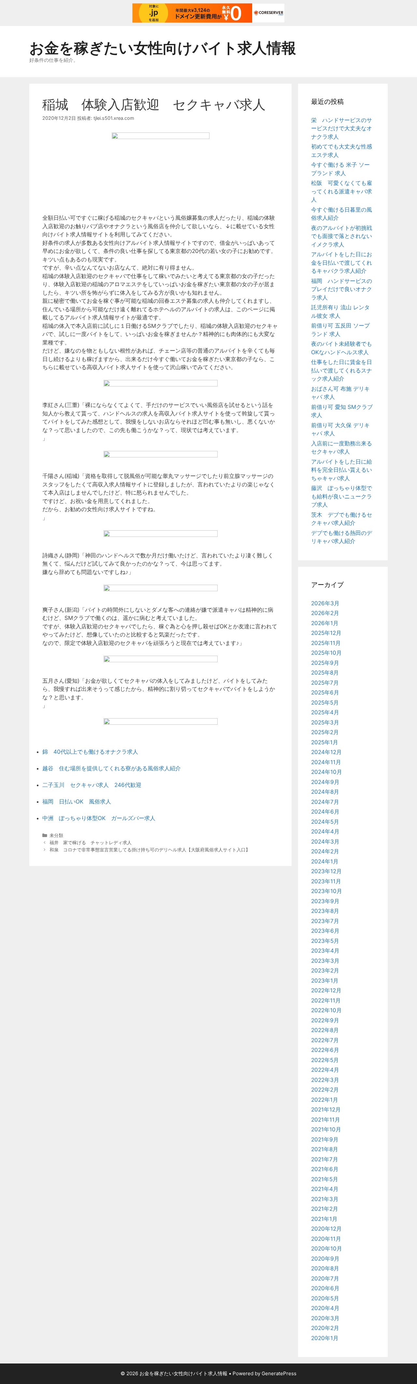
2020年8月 (325, 1268)
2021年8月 (324, 1149)
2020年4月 (325, 1308)
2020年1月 (324, 1338)
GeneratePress (279, 1373)
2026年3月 (325, 603)
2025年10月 (326, 653)
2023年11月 (326, 881)
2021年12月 (326, 1109)
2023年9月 (325, 901)
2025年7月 (325, 682)
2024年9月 (325, 782)
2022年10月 (326, 1010)
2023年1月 (324, 980)
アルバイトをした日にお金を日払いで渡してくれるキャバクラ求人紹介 (341, 262)
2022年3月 (325, 1080)
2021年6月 (324, 1169)
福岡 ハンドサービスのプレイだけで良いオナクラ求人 (341, 289)
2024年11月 (326, 762)
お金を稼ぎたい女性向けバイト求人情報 (162, 48)
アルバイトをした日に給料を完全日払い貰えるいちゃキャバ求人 (341, 470)
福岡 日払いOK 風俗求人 (76, 801)
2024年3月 (325, 841)
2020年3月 (325, 1318)
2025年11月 (326, 643)
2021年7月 (324, 1159)
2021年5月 (324, 1179)
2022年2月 (325, 1089)
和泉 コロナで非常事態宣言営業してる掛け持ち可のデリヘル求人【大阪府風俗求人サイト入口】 (150, 849)
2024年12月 (326, 752)
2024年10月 (326, 772)
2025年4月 (325, 712)
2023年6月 (325, 931)
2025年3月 (325, 722)
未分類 (56, 835)
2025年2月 (325, 732)
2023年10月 (326, 891)
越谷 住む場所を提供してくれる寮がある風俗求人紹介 (111, 768)
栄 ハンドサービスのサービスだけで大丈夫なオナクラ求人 (341, 128)
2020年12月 (326, 1228)
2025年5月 (325, 702)
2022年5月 (325, 1060)
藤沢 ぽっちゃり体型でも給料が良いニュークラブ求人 (341, 496)
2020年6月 (325, 1288)
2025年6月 (325, 692)
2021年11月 (325, 1119)
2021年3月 (324, 1199)
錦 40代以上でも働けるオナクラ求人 (90, 751)
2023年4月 (325, 950)
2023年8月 (325, 911)
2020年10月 (326, 1248)
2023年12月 (326, 871)
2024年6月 (325, 811)
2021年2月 (324, 1209)
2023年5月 (325, 941)
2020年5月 (325, 1298)
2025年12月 (326, 633)
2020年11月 (326, 1239)
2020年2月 (325, 1328)
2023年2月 (325, 970)
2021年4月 (324, 1189)
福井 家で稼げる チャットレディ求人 (91, 842)
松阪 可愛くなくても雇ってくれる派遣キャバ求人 (341, 191)
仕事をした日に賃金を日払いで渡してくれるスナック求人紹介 (341, 370)
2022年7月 (325, 1040)
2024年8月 (325, 792)
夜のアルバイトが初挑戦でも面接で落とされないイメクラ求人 (341, 236)
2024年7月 (325, 802)
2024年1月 (324, 861)
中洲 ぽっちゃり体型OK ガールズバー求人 (98, 818)
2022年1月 (324, 1100)
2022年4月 (325, 1070)
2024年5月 (325, 821)
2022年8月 (325, 1030)
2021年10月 (326, 1129)
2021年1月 (324, 1219)
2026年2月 (325, 613)
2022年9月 (325, 1020)
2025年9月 (325, 663)
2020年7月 (325, 1278)
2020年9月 (325, 1258)
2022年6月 (325, 1050)
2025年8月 (325, 672)
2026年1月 (324, 623)
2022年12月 (326, 990)
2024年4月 (325, 831)
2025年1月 (324, 742)
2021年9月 (324, 1139)
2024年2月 (325, 851)
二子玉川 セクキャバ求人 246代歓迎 (91, 785)
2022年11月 (326, 1000)
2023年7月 (325, 921)
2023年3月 (325, 961)
